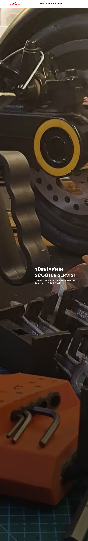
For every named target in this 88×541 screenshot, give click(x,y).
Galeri (42, 3)
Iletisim (47, 3)
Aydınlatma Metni (56, 3)
